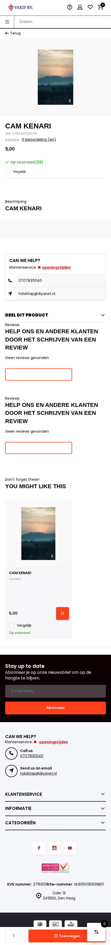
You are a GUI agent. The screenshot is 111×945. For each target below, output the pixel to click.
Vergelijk (19, 172)
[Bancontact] (55, 924)
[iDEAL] (40, 924)
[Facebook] (38, 848)
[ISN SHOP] (20, 7)
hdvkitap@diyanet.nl (37, 293)
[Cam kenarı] (38, 534)
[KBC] (71, 924)
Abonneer (55, 707)
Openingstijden (56, 267)
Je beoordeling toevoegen (38, 374)
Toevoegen (69, 936)
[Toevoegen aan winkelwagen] (62, 613)
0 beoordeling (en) (39, 139)
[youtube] (69, 848)
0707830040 (30, 280)
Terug (15, 33)
